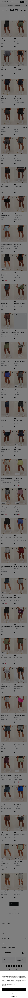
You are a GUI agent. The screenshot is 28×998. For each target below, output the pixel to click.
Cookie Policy (4, 985)
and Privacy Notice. (6, 987)
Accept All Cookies (14, 989)
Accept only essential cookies (14, 993)
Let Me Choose (14, 996)
